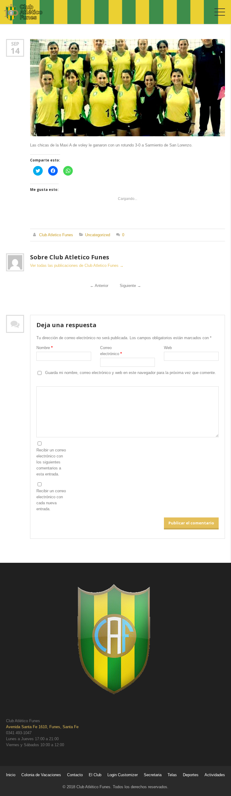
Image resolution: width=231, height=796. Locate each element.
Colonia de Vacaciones (41, 775)
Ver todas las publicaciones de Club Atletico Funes (77, 265)
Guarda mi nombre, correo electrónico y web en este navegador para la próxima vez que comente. (130, 372)
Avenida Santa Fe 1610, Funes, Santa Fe (42, 727)
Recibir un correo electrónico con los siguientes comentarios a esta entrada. (51, 462)
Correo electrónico (111, 350)
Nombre (44, 347)
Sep (15, 44)
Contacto (75, 775)
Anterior (99, 285)
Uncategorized (97, 235)
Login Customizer (122, 775)
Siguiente (130, 285)
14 (15, 51)
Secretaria (153, 775)
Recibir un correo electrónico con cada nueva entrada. (51, 500)
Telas (172, 775)
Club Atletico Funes (56, 235)
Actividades (215, 775)
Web (168, 347)
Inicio (10, 775)
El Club (95, 775)
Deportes (191, 775)
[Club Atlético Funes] (23, 12)
